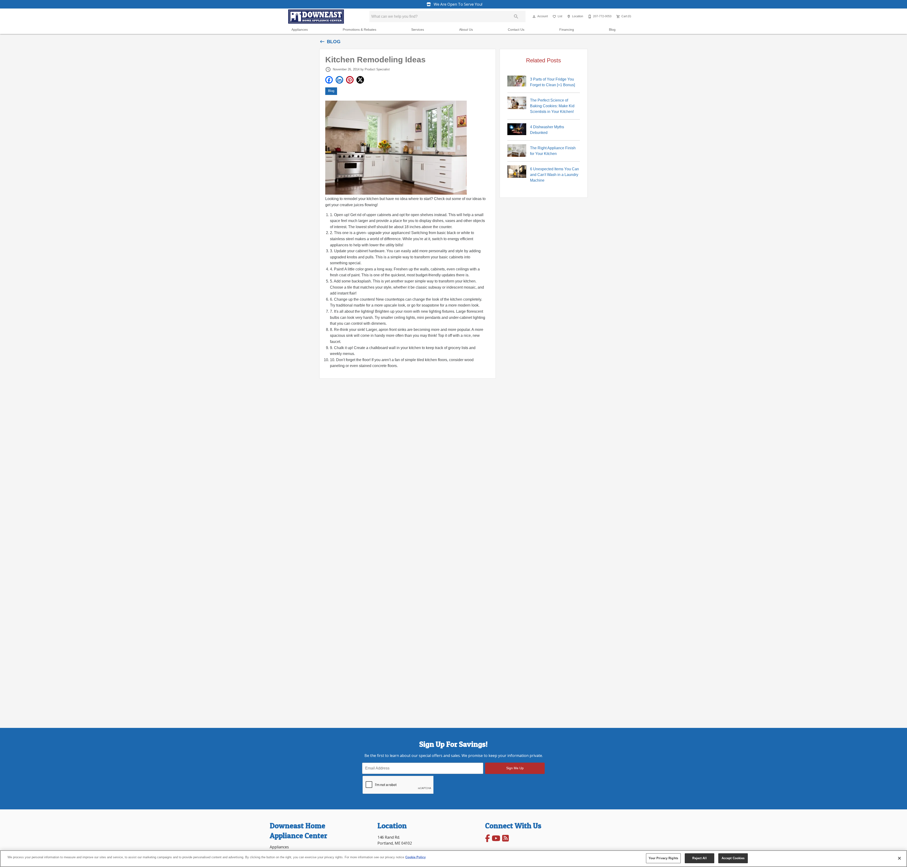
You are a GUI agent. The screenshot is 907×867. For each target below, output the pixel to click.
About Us (466, 29)
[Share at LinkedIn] (339, 80)
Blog (612, 29)
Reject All (699, 858)
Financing (566, 29)
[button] (534, 16)
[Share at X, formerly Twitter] (360, 80)
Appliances (299, 29)
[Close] (899, 858)
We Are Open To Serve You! (457, 4)
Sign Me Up (515, 768)
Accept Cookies (733, 858)
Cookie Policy (415, 857)
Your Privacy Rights (663, 858)
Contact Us (516, 29)
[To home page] (316, 16)
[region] (453, 858)
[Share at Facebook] (329, 80)
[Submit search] (516, 16)
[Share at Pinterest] (350, 80)
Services (417, 29)
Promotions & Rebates (359, 29)
